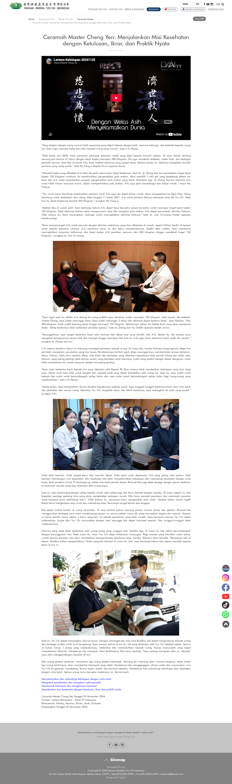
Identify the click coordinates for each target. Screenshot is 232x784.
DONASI (171, 9)
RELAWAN (154, 9)
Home (31, 19)
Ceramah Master (85, 19)
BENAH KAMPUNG (194, 9)
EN (218, 4)
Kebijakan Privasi (116, 767)
